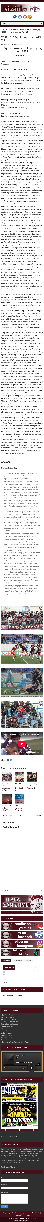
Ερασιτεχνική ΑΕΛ (7, 1017)
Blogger (27, 1215)
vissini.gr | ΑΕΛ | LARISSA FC (29, 1213)
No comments (17, 44)
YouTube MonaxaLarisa (10, 1040)
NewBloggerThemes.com (22, 1220)
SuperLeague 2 (7, 1026)
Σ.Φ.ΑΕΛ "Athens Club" (9, 1022)
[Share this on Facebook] (8, 760)
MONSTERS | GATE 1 (9, 1019)
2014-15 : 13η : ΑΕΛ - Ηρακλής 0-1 (7, 808)
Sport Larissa (6, 1035)
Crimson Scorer (7, 1033)
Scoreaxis (17, 995)
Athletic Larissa (7, 1037)
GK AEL (4, 1029)
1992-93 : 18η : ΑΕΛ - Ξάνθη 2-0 (19, 808)
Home (22, 815)
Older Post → (37, 815)
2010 (29, 30)
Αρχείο (28, 960)
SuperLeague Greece (9, 1024)
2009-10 (23, 30)
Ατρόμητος (36, 30)
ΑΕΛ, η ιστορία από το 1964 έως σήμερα (15, 1042)
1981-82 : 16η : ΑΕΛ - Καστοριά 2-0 (32, 786)
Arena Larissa (6, 1031)
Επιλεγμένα (18, 960)
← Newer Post (7, 815)
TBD (5, 982)
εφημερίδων (25, 1132)
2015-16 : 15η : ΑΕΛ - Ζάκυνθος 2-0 (19, 787)
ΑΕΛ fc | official (7, 1015)
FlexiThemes (19, 1218)
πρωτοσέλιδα (16, 1132)
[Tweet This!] (11, 760)
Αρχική (4, 30)
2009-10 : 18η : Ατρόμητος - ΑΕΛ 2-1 (21, 39)
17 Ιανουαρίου (14, 30)
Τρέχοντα (6, 960)
